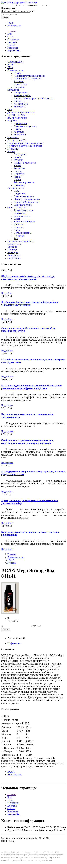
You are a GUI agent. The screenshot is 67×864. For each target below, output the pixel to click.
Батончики (19, 213)
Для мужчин (20, 123)
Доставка (12, 42)
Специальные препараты (20, 241)
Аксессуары (20, 154)
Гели (9, 109)
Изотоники (13, 137)
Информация (14, 643)
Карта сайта (13, 50)
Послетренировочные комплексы (25, 143)
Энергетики (13, 258)
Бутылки (18, 160)
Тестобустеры (14, 244)
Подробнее (7, 293)
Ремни (17, 176)
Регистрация (14, 25)
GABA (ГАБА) (15, 61)
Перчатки (19, 174)
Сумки (17, 179)
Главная (11, 31)
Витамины (13, 89)
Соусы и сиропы (22, 232)
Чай (16, 238)
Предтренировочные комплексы (24, 146)
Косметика (19, 168)
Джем (17, 218)
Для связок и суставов (25, 126)
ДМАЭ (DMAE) (16, 115)
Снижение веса (15, 188)
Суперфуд (19, 235)
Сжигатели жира (23, 204)
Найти (5, 17)
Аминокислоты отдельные (28, 78)
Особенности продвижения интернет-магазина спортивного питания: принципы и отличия (27, 441)
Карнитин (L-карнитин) (26, 202)
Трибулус (12, 249)
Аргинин (19, 81)
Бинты (17, 157)
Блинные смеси (22, 216)
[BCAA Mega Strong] (10, 612)
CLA (16, 190)
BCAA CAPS (14, 774)
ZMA (10, 67)
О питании (13, 39)
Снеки (17, 230)
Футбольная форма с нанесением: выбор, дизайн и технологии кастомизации (29, 303)
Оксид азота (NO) (16, 140)
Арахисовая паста (23, 210)
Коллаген (19, 132)
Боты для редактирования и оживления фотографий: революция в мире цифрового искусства (31, 387)
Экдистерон (13, 255)
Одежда (18, 171)
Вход (10, 22)
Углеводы (12, 252)
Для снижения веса (24, 196)
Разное (11, 151)
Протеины (13, 148)
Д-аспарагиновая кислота (21, 112)
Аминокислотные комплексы (29, 75)
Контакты (12, 47)
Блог (9, 33)
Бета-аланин (20, 84)
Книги (17, 165)
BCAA (17, 73)
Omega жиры (21, 92)
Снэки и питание (16, 207)
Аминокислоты (15, 70)
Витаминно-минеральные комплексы (33, 98)
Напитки (18, 224)
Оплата (11, 45)
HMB (10, 64)
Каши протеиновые (24, 221)
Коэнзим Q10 (21, 103)
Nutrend (11, 562)
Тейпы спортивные (24, 182)
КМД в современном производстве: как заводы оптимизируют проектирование (28, 277)
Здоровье (12, 120)
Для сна (18, 129)
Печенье (18, 227)
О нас (10, 36)
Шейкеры (19, 185)
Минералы (19, 106)
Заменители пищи (17, 117)
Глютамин (19, 87)
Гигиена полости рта (25, 162)
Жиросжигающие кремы (27, 199)
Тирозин (12, 246)
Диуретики (20, 193)
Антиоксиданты (22, 95)
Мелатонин (20, 134)
